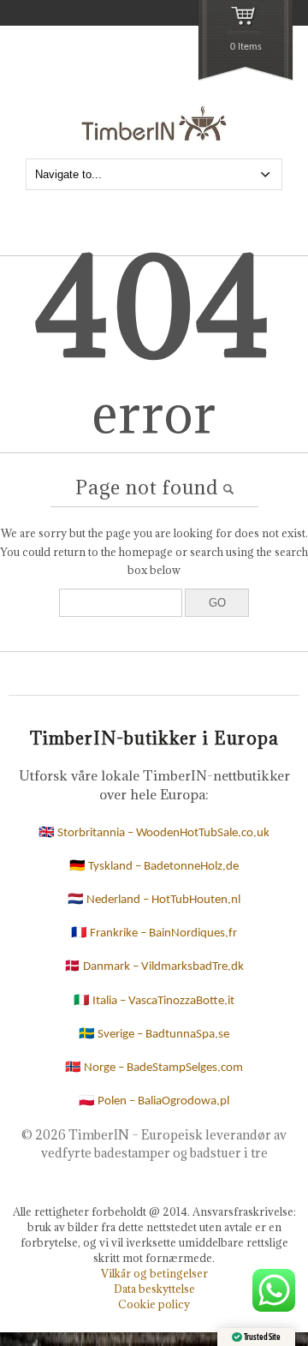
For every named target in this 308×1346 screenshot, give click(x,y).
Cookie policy (154, 1304)
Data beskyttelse (154, 1288)
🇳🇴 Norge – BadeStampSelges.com (154, 1068)
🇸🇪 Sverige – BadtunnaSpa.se (154, 1034)
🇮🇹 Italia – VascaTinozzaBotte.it (154, 1001)
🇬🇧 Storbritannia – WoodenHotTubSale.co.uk (154, 833)
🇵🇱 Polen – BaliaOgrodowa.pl (154, 1101)
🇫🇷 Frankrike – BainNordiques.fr (154, 933)
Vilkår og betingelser (154, 1273)
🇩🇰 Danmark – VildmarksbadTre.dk (154, 966)
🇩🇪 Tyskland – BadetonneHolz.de (154, 866)
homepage (146, 552)
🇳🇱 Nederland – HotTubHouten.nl (154, 900)
